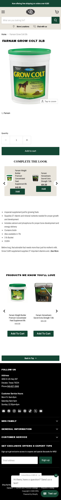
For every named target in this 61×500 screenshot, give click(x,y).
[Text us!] (49, 494)
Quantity (4, 133)
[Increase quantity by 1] (27, 140)
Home (3, 34)
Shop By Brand (7, 485)
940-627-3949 (13, 386)
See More (54, 251)
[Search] (56, 20)
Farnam (7, 113)
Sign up (46, 460)
